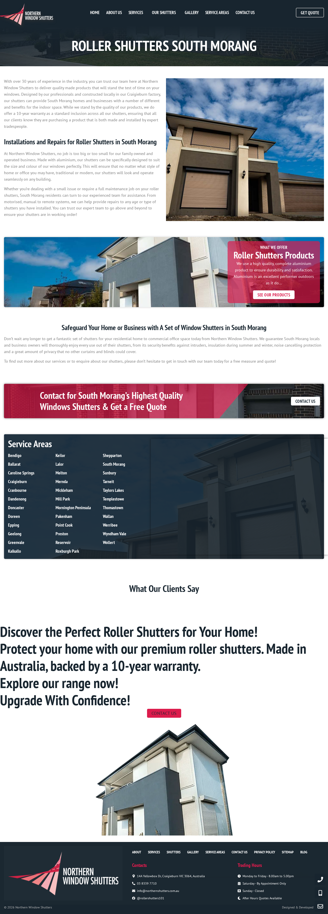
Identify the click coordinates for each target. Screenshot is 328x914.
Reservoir (63, 542)
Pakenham (64, 516)
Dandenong (17, 499)
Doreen (14, 516)
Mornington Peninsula (73, 508)
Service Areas (217, 12)
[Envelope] (320, 906)
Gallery (192, 12)
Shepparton (112, 455)
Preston (62, 534)
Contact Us (245, 12)
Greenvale (16, 542)
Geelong (14, 534)
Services (136, 12)
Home (95, 12)
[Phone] (320, 879)
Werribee (110, 525)
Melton (61, 473)
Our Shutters (164, 12)
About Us (114, 12)
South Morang (114, 464)
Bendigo (14, 455)
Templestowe (113, 499)
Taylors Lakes (113, 490)
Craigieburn (17, 481)
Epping (13, 525)
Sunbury (109, 473)
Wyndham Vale (114, 534)
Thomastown (113, 508)
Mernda (62, 481)
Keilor (60, 455)
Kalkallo (14, 551)
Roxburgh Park (67, 551)
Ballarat (14, 464)
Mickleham (64, 490)
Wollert (109, 542)
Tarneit (108, 481)
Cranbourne (17, 490)
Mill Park (63, 499)
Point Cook (64, 525)
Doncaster (16, 508)
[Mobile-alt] (320, 892)
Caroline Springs (21, 473)
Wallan (108, 516)
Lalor (60, 464)
